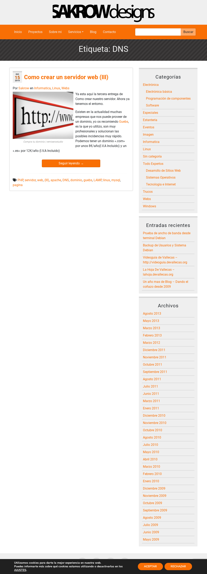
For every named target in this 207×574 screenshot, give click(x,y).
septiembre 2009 (155, 510)
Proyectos (35, 32)
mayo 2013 (151, 321)
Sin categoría (152, 156)
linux (106, 180)
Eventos (148, 127)
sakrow (24, 88)
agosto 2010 (152, 437)
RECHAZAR (178, 566)
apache (56, 180)
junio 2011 (151, 394)
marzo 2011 (151, 401)
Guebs (123, 122)
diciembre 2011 (154, 350)
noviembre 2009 (154, 496)
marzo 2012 (151, 343)
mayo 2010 (151, 452)
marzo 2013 (151, 328)
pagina (18, 185)
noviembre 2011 (154, 357)
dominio (76, 180)
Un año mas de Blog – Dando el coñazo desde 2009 (165, 284)
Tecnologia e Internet (161, 184)
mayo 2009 (151, 539)
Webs (65, 88)
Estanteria (150, 120)
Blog (93, 32)
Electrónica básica (159, 92)
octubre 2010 (152, 430)
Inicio (18, 32)
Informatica (42, 88)
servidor (30, 180)
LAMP (98, 180)
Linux (56, 88)
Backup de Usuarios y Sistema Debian (164, 247)
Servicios (74, 32)
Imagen (148, 134)
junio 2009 (151, 532)
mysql (115, 180)
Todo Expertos (153, 164)
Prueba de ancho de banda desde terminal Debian (166, 235)
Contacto (109, 32)
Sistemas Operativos (160, 177)
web (40, 180)
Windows (149, 206)
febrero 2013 (152, 335)
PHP (20, 180)
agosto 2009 (152, 518)
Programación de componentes (168, 98)
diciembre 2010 (154, 415)
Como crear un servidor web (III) (66, 77)
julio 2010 (150, 445)
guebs (87, 180)
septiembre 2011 (155, 372)
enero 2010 (151, 481)
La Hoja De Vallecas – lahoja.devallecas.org (159, 272)
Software (152, 105)
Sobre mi (55, 32)
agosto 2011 (152, 379)
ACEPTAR (150, 566)
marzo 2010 (151, 467)
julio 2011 (150, 386)
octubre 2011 (152, 364)
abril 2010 (150, 459)
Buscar (188, 32)
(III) (46, 180)
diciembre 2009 (154, 488)
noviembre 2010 (154, 423)
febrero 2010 (152, 474)
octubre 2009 (152, 503)
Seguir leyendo (71, 163)
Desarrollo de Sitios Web (163, 171)
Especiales (150, 113)
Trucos (148, 192)
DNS (65, 180)
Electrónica (151, 85)
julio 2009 (150, 525)
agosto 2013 (152, 313)
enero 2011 (151, 408)
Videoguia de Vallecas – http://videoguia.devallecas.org (165, 260)
